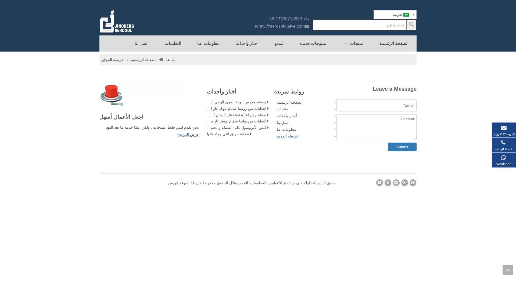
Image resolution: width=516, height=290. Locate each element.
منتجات (282, 109)
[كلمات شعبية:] (411, 24)
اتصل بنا (283, 123)
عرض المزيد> (188, 134)
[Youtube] (379, 182)
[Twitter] (388, 182)
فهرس (173, 183)
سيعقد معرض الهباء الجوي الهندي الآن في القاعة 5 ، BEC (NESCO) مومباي (206, 102)
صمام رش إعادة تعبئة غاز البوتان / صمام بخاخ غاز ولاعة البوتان (217, 115)
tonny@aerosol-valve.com (280, 26)
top (508, 270)
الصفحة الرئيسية (290, 102)
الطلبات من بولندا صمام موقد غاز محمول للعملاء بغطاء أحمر (218, 121)
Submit (402, 147)
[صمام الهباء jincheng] (145, 21)
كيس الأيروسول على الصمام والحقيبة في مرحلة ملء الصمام (218, 127)
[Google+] (404, 182)
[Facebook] (413, 182)
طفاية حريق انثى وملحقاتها (228, 134)
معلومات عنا (286, 129)
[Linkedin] (396, 182)
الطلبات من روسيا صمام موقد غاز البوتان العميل (228, 108)
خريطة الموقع (288, 136)
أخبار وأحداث (287, 116)
